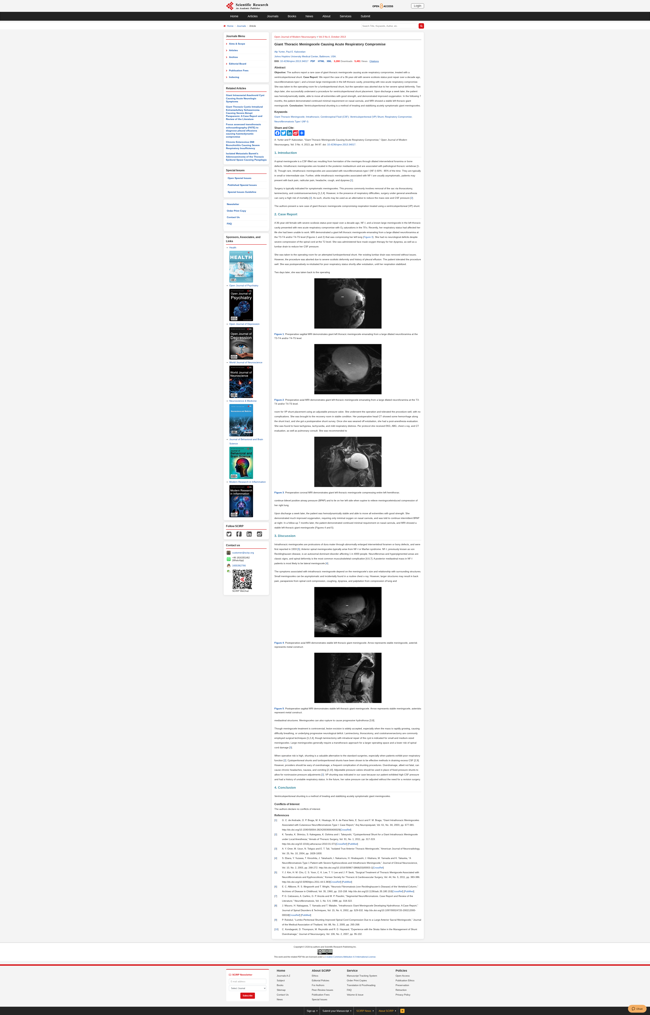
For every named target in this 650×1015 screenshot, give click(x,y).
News (309, 16)
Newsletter (233, 204)
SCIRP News (363, 1010)
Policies (401, 970)
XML (329, 61)
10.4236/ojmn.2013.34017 (294, 61)
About (326, 16)
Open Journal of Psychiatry (243, 285)
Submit (365, 16)
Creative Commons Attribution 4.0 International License (350, 957)
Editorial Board (237, 63)
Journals (272, 16)
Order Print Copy (236, 210)
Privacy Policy (403, 994)
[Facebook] (239, 533)
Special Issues (319, 999)
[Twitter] (229, 533)
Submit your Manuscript (335, 1010)
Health (232, 247)
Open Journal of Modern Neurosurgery (295, 36)
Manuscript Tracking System (362, 975)
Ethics (315, 975)
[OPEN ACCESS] (382, 5)
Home (234, 16)
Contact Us (233, 217)
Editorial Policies (320, 980)
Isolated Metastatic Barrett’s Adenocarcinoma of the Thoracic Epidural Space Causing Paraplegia (246, 156)
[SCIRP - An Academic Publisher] (247, 5)
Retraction (401, 990)
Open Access (403, 975)
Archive (233, 57)
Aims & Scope (237, 43)
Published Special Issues (242, 185)
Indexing (234, 77)
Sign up (311, 1010)
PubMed (352, 844)
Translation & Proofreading (361, 985)
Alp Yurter (279, 51)
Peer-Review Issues (322, 990)
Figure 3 (368, 237)
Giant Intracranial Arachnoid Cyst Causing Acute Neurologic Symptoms (245, 98)
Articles (253, 16)
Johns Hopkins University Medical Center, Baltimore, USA (305, 56)
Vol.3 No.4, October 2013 (332, 36)
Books (292, 16)
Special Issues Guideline (242, 192)
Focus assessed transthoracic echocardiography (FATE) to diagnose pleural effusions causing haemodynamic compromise (243, 130)
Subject (281, 980)
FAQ (229, 223)
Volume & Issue (355, 994)
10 (276, 929)
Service (352, 970)
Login (417, 5)
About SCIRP (321, 970)
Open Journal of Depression (244, 324)
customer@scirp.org (243, 552)
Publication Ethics (405, 980)
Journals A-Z (283, 975)
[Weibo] (259, 533)
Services (345, 16)
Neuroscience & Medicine (243, 400)
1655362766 (239, 565)
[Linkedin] (249, 533)
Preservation (402, 985)
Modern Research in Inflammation (247, 481)
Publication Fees (238, 70)
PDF (312, 61)
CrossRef (346, 829)
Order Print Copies (357, 980)
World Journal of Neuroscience (245, 362)
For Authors (318, 985)
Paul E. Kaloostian (296, 51)
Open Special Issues (239, 178)
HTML (321, 61)
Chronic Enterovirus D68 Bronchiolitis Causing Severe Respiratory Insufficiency (243, 145)
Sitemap (281, 990)
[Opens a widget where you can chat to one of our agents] (637, 1009)
